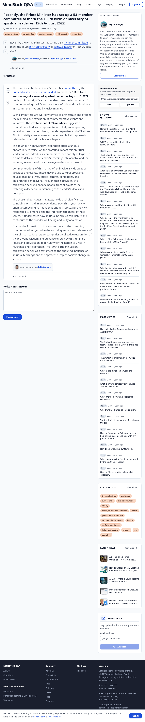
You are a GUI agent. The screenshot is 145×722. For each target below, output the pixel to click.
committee (76, 34)
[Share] (54, 29)
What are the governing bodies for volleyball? (116, 398)
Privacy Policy (54, 716)
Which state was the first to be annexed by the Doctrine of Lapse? (119, 460)
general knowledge (126, 501)
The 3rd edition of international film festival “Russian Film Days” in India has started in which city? (119, 345)
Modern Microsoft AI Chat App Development (123, 591)
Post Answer (12, 317)
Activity (6, 670)
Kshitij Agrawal (44, 267)
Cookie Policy (39, 716)
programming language (112, 520)
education (106, 535)
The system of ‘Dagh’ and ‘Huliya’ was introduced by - (117, 359)
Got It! (135, 715)
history (105, 506)
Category (109, 4)
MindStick (8, 691)
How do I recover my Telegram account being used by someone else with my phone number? (118, 436)
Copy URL (109, 105)
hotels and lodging (110, 530)
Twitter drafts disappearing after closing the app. (119, 421)
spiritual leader (45, 34)
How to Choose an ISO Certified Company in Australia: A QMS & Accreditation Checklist (124, 569)
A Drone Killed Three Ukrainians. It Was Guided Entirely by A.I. (121, 558)
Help (48, 696)
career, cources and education (114, 510)
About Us (50, 670)
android (126, 530)
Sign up (136, 4)
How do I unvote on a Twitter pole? (116, 448)
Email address (107, 633)
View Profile (120, 75)
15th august (62, 34)
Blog (79, 4)
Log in (122, 4)
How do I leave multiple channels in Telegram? (117, 473)
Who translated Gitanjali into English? (118, 409)
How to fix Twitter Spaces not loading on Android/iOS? (119, 330)
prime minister (11, 34)
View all (130, 317)
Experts (89, 4)
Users (48, 692)
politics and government (112, 515)
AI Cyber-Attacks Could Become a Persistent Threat (124, 580)
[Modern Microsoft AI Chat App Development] (104, 591)
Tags (99, 4)
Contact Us (51, 675)
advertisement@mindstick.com (113, 707)
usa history (125, 496)
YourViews (8, 700)
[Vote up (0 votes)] (5, 43)
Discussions (51, 4)
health (130, 520)
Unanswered (67, 4)
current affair (28, 34)
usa (135, 530)
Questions (8, 675)
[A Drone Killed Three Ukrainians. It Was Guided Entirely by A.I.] (104, 558)
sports (134, 510)
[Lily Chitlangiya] (14, 58)
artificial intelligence (111, 525)
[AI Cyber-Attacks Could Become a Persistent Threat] (104, 580)
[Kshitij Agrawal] (16, 267)
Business (50, 701)
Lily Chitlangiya (32, 59)
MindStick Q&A (17, 4)
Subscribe (121, 646)
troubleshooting (109, 496)
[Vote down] (5, 51)
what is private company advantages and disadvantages (117, 385)
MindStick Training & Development (19, 695)
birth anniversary (39, 46)
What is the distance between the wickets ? (116, 372)
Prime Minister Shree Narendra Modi (35, 92)
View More (129, 116)
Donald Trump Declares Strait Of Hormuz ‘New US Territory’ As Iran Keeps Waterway (123, 602)
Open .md (130, 105)
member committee (76, 42)
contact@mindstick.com (110, 704)
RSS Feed (81, 670)
